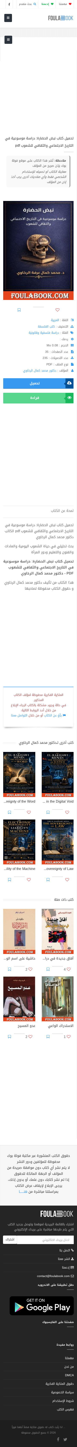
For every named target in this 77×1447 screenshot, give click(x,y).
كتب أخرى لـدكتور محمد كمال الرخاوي (46, 742)
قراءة (34, 397)
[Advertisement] (38, 88)
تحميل (35, 383)
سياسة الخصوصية (62, 1392)
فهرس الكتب (65, 1409)
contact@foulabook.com (53, 1276)
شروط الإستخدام (63, 1401)
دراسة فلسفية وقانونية (44, 333)
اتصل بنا (65, 1250)
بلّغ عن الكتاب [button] (53, 715)
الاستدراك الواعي (61, 1026)
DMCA (69, 1375)
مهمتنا (63, 4)
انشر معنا (64, 1259)
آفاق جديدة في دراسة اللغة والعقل (58, 959)
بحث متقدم (26, 4)
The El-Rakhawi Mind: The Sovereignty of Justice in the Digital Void (58, 802)
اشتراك (10, 1239)
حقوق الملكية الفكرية (60, 1384)
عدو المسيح (26, 1026)
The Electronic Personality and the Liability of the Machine (19, 869)
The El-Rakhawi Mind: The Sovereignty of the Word (19, 802)
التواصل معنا (19, 715)
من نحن (69, 1367)
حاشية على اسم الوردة (19, 959)
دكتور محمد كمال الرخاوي (39, 371)
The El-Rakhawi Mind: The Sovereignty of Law (58, 869)
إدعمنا (66, 1267)
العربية (55, 320)
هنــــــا (23, 1191)
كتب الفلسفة (46, 326)
